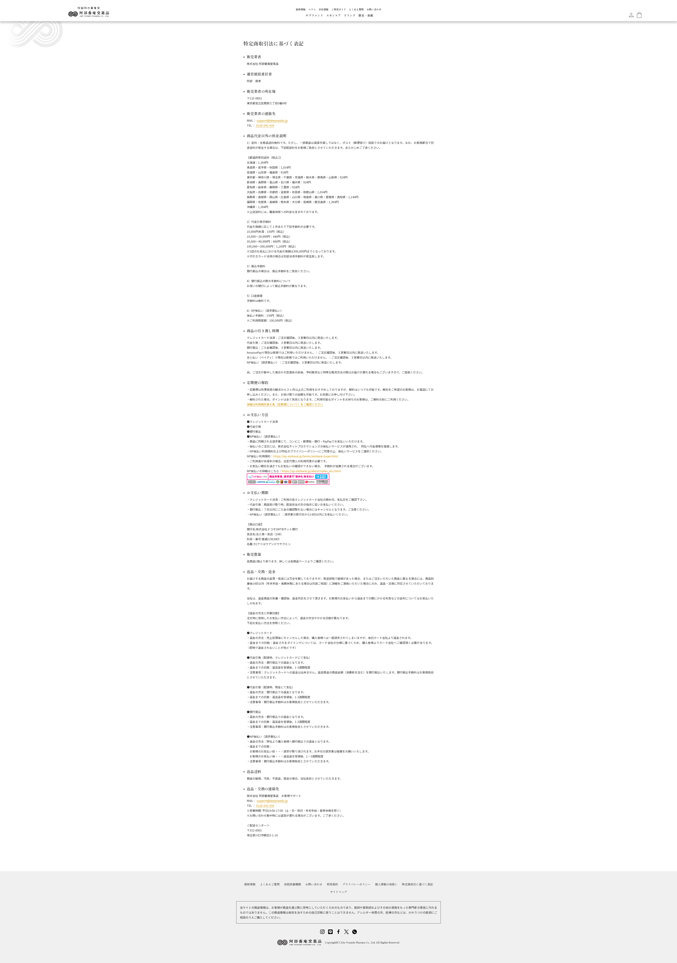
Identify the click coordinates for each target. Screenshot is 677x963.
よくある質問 (356, 9)
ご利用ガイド (338, 9)
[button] (314, 15)
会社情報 (323, 9)
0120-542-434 (264, 125)
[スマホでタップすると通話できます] (354, 931)
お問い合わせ (374, 9)
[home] (89, 13)
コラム (312, 9)
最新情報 (301, 9)
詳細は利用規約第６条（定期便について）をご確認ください (285, 404)
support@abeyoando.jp (272, 120)
